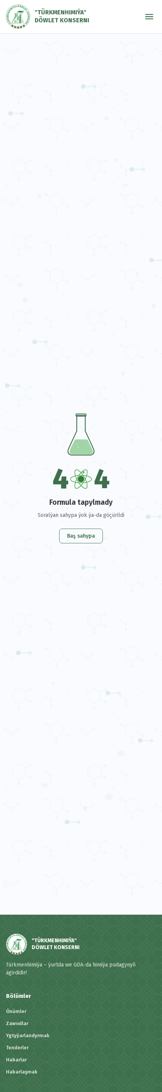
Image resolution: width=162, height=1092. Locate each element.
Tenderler (17, 1047)
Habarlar (16, 1060)
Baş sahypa (81, 536)
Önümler (16, 1011)
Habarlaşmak (21, 1072)
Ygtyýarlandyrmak (27, 1035)
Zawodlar (17, 1023)
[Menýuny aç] (149, 16)
